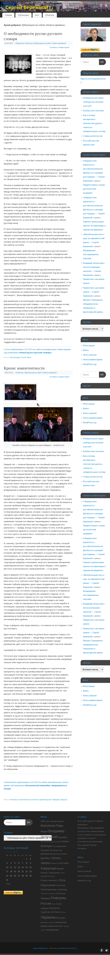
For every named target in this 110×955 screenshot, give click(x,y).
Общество (19, 43)
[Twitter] (106, 5)
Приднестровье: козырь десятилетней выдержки (94, 189)
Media (47, 821)
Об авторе (49, 15)
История (64, 863)
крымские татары (47, 922)
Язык (29, 357)
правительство (45, 799)
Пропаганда (15, 357)
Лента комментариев (92, 359)
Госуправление (59, 846)
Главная (8, 15)
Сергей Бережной (26, 7)
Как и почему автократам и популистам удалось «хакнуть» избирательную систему (94, 123)
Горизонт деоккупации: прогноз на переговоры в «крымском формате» (94, 225)
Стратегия (54, 908)
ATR (43, 821)
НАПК (63, 873)
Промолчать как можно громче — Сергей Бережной (93, 292)
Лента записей (89, 355)
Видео (44, 831)
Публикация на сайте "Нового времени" (50, 43)
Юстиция (60, 918)
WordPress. (72, 948)
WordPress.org (89, 364)
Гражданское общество (51, 850)
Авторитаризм (57, 821)
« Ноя (7, 884)
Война (66, 841)
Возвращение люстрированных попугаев (91, 254)
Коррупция (48, 868)
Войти (86, 350)
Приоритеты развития (48, 893)
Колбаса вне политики (93, 110)
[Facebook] (101, 5)
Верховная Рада (52, 825)
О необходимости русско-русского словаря (33, 36)
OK (101, 62)
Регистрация (89, 345)
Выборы (46, 846)
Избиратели (54, 863)
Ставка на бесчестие (92, 136)
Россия (23, 357)
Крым (60, 868)
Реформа (45, 898)
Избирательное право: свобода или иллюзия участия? (93, 102)
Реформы (56, 799)
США (53, 904)
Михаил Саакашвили (50, 873)
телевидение (52, 930)
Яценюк (64, 799)
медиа (44, 926)
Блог (37, 15)
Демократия (47, 854)
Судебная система (50, 912)
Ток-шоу (63, 912)
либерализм (60, 922)
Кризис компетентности (24, 368)
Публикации (23, 15)
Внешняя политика (54, 842)
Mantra (63, 948)
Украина (48, 917)
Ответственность (50, 880)
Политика (29, 43)
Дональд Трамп (60, 854)
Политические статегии (28, 799)
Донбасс (46, 858)
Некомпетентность (48, 876)
